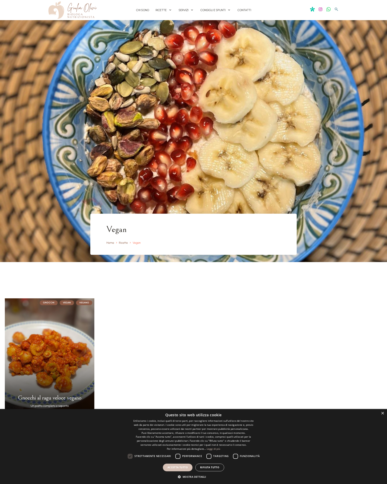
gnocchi (48, 302)
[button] (193, 476)
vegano (84, 302)
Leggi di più (213, 449)
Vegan (67, 302)
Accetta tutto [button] (177, 467)
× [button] (382, 413)
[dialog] (193, 446)
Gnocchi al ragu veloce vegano (49, 398)
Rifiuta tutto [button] (209, 467)
